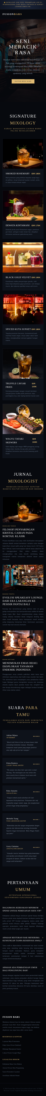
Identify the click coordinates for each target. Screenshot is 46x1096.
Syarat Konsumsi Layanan (11, 1072)
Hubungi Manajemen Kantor (12, 1049)
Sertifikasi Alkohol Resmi (11, 1075)
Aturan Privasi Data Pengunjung (13, 1068)
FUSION (12, 14)
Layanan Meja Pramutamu (11, 1041)
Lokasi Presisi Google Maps (12, 1053)
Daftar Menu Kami (23, 81)
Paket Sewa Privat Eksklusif (12, 1045)
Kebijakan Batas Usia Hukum (12, 1064)
